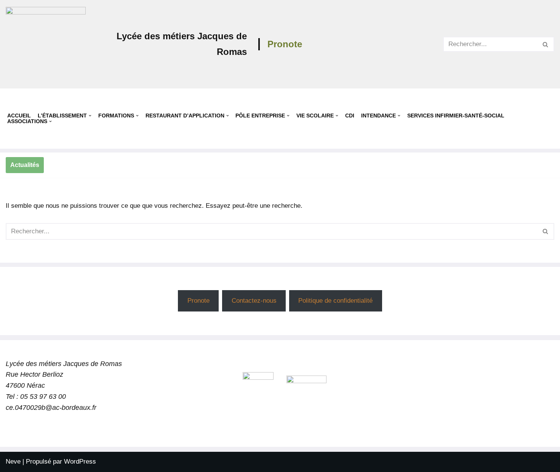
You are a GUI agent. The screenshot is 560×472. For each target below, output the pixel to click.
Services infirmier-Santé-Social (455, 116)
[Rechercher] (545, 44)
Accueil (19, 116)
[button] (90, 115)
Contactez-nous (254, 300)
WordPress (80, 461)
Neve (13, 461)
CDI (349, 116)
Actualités (24, 165)
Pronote (284, 44)
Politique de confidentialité (335, 300)
